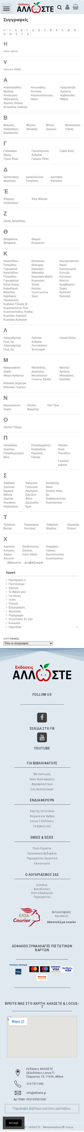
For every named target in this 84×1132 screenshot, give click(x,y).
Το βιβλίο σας (42, 826)
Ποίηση (13, 603)
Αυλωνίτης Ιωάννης (16, 107)
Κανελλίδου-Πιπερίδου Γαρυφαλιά (11, 265)
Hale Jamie (11, 51)
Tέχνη (12, 599)
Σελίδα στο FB (42, 728)
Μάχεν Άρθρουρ (14, 375)
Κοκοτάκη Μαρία (42, 276)
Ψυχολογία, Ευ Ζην (21, 619)
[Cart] (76, 7)
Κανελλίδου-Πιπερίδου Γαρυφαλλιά (11, 276)
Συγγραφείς (11, 638)
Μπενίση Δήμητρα (15, 383)
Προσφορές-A (17, 580)
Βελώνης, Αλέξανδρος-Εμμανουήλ (11, 129)
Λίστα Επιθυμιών (42, 893)
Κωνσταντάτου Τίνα (16, 308)
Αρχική (10, 572)
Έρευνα (13, 588)
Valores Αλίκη (12, 69)
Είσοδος (42, 885)
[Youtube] (42, 737)
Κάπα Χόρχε (11, 284)
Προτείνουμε (16, 584)
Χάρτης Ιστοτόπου (42, 811)
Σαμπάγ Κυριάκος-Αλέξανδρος (11, 502)
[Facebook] (42, 718)
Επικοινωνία (42, 863)
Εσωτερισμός (17, 607)
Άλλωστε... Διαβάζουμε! (25, 562)
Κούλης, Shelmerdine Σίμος (40, 292)
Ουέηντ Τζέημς (13, 427)
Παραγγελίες (42, 897)
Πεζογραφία (16, 615)
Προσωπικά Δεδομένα (42, 853)
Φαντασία (15, 611)
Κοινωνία (14, 623)
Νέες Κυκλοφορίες (42, 779)
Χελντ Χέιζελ (29, 554)
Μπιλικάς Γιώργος (15, 387)
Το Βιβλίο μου (17, 592)
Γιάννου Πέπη (40, 159)
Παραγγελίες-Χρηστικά (42, 858)
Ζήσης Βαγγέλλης (14, 221)
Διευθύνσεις (42, 889)
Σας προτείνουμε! (42, 789)
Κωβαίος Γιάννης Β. (16, 304)
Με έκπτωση (42, 774)
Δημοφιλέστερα (42, 784)
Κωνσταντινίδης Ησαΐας (18, 311)
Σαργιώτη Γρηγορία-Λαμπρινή (31, 487)
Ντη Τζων (53, 405)
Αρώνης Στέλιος (13, 103)
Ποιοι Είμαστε (42, 848)
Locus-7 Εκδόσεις (42, 821)
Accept (13, 1123)
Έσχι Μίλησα (39, 199)
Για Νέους (15, 596)
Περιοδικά (15, 627)
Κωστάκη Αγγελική (15, 315)
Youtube (42, 748)
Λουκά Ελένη (68, 337)
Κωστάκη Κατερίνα (15, 319)
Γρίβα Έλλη (67, 151)
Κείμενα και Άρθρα (42, 816)
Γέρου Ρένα (11, 159)
